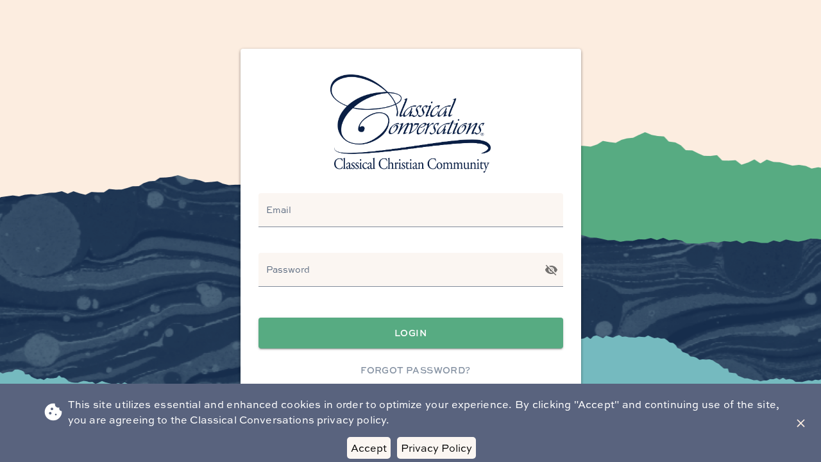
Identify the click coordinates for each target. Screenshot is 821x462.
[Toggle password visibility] (551, 270)
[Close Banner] (801, 423)
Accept (369, 448)
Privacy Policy (436, 448)
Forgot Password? (415, 370)
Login (410, 333)
